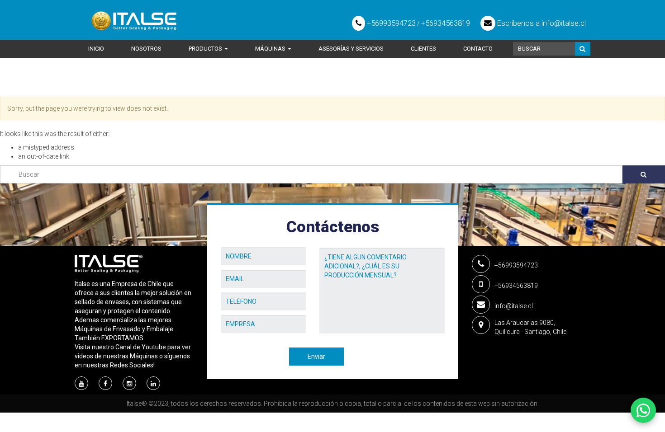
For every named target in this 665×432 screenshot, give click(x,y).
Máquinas (271, 48)
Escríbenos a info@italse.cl (540, 23)
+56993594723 (390, 23)
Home (84, 84)
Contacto (478, 48)
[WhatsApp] (643, 410)
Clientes (423, 48)
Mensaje (332, 240)
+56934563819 (445, 23)
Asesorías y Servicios (351, 48)
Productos (206, 48)
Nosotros (146, 48)
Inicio (96, 48)
